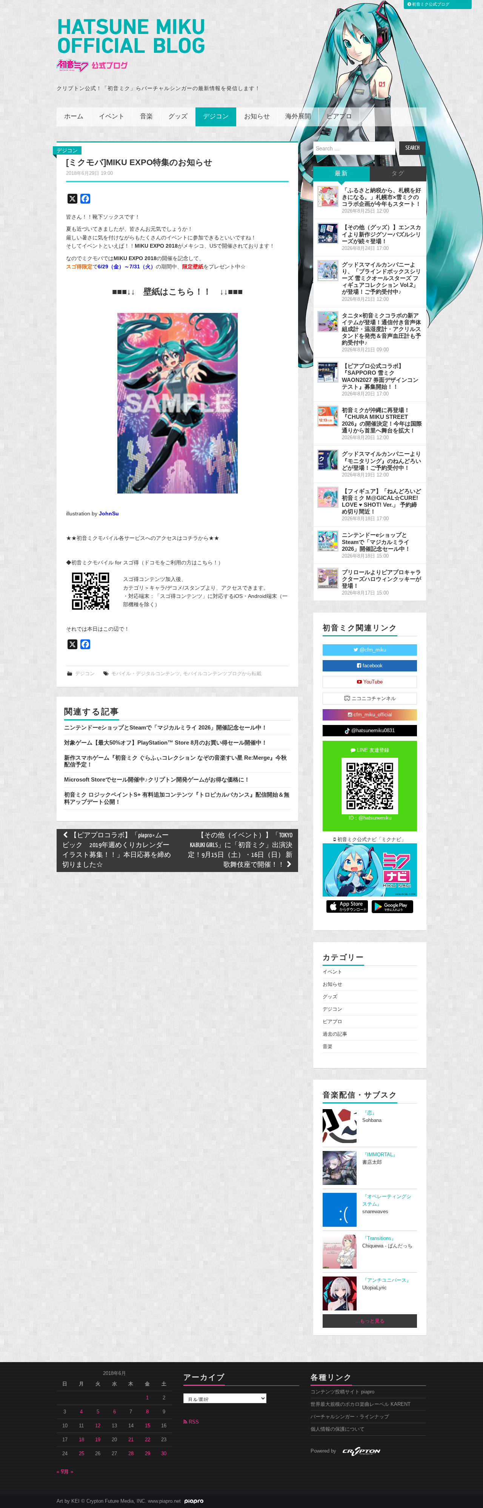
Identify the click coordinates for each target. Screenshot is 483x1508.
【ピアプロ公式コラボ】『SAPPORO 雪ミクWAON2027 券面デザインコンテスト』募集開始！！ (380, 376)
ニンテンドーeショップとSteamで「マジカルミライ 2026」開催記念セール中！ (165, 727)
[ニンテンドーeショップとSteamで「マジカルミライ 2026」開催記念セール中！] (327, 541)
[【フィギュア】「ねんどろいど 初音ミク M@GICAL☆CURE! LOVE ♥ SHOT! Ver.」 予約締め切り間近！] (327, 497)
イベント (112, 117)
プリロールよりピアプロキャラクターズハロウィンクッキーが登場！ (381, 579)
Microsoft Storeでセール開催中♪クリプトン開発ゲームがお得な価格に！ (157, 779)
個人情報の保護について (338, 1429)
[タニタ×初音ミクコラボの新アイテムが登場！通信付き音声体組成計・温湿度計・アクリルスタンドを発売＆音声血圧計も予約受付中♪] (327, 321)
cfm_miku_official (372, 714)
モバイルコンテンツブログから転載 (222, 673)
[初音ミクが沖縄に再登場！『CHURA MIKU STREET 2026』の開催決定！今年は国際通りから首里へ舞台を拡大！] (327, 416)
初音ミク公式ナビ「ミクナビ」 (371, 839)
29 (147, 1453)
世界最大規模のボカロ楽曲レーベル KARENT (361, 1404)
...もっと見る (370, 1321)
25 (81, 1453)
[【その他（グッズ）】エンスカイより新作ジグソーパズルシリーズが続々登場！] (327, 233)
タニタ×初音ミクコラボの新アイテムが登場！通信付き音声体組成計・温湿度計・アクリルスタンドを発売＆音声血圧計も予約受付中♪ (381, 329)
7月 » (67, 1471)
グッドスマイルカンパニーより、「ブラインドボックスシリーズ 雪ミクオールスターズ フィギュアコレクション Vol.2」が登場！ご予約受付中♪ (381, 278)
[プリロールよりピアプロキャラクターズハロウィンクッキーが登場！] (327, 578)
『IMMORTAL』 (380, 1154)
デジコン (216, 117)
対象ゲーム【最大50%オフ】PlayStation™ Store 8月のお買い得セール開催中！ (165, 742)
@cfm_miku (372, 650)
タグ (398, 173)
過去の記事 (335, 1034)
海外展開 (298, 117)
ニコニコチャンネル (373, 698)
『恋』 (369, 1113)
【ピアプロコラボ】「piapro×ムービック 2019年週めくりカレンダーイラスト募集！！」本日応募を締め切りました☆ (116, 850)
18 (81, 1439)
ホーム (73, 117)
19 (97, 1439)
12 (97, 1425)
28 (131, 1453)
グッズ (178, 117)
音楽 (146, 117)
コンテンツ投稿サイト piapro (342, 1392)
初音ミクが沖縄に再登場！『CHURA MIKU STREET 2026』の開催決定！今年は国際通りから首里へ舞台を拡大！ (382, 420)
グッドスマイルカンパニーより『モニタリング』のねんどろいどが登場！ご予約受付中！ (381, 460)
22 (147, 1439)
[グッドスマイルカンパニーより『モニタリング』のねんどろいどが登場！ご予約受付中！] (327, 460)
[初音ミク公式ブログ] (131, 46)
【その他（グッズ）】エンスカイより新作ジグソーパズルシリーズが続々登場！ (381, 234)
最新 (341, 173)
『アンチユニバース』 (386, 1280)
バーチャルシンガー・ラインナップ (350, 1416)
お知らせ (257, 117)
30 (163, 1453)
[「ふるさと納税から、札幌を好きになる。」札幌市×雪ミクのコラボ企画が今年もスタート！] (327, 196)
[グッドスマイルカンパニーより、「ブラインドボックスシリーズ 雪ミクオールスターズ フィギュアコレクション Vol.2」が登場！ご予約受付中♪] (327, 270)
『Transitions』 (379, 1238)
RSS (193, 1422)
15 (147, 1425)
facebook (372, 665)
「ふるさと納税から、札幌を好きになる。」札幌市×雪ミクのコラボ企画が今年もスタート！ (381, 197)
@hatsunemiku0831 (372, 730)
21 (131, 1439)
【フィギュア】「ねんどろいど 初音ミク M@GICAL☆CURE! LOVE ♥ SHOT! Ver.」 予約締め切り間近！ (381, 501)
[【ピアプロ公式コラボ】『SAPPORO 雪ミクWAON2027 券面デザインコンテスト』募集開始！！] (327, 372)
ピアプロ (339, 117)
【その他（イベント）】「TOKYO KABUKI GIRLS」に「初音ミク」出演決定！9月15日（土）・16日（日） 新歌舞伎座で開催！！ (240, 850)
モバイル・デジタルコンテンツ (145, 673)
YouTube (372, 682)
